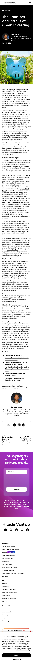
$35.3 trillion (24, 103)
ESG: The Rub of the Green (14, 355)
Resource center (7, 609)
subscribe (16, 489)
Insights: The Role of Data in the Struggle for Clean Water (16, 363)
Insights (18, 386)
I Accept (16, 655)
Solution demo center (8, 624)
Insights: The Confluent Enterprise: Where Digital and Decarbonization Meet (17, 369)
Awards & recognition (8, 570)
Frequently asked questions (10, 592)
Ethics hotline (6, 595)
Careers (4, 552)
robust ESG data (12, 250)
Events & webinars (7, 558)
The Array (5, 615)
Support (4, 583)
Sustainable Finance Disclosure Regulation (15, 201)
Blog (3, 618)
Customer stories (7, 612)
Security (4, 601)
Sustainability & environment (10, 549)
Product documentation (9, 589)
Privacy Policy (9, 506)
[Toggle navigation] (29, 3)
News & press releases (8, 555)
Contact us (5, 576)
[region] (16, 647)
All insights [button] (8, 10)
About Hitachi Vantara (8, 546)
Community (5, 586)
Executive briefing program (10, 567)
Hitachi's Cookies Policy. (23, 650)
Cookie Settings (16, 659)
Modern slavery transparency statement (13, 573)
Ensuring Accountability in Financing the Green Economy (17, 359)
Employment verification (9, 598)
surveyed (26, 175)
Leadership (5, 561)
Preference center (7, 564)
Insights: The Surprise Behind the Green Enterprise (16, 374)
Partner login (6, 621)
